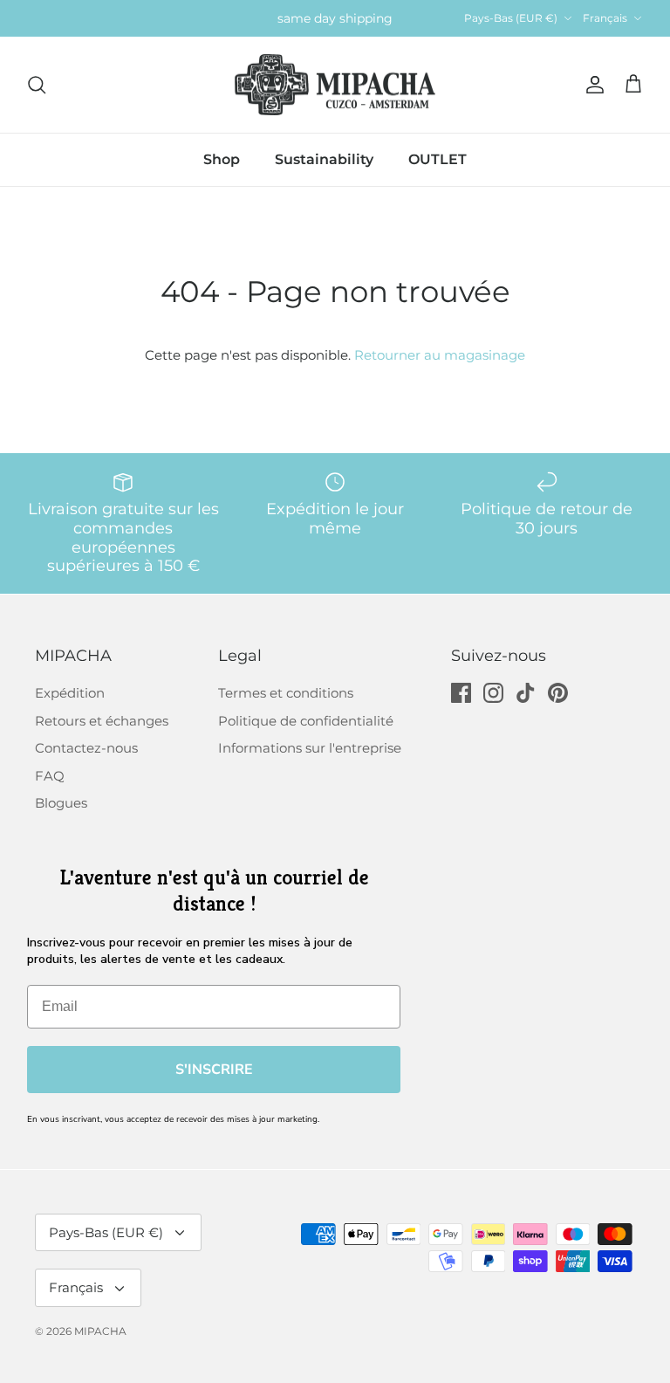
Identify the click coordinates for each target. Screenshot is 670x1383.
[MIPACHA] (335, 85)
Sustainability (324, 159)
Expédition (70, 693)
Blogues (61, 803)
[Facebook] (461, 693)
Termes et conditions (285, 693)
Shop (221, 159)
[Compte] (591, 84)
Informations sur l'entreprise (309, 748)
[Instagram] (493, 693)
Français (605, 17)
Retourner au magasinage (439, 355)
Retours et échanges (101, 720)
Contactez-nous (86, 748)
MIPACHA (100, 1331)
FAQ (50, 775)
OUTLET (437, 159)
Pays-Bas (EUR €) (510, 17)
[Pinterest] (558, 693)
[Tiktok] (526, 693)
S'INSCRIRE (214, 1069)
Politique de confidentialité (305, 720)
